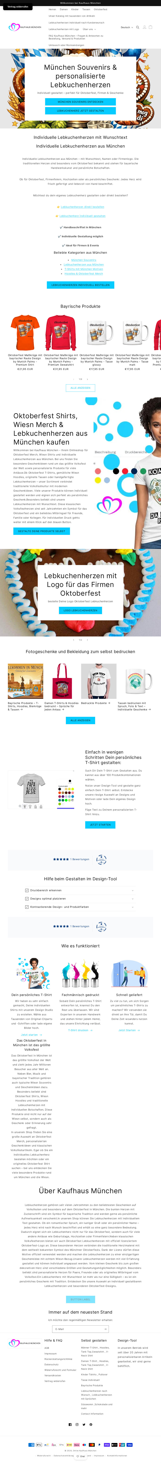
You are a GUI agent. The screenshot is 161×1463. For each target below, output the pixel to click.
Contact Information (92, 1413)
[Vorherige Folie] (73, 639)
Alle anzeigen (80, 387)
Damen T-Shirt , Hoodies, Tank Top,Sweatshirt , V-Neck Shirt (95, 1365)
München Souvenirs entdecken (80, 101)
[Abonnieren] (105, 1329)
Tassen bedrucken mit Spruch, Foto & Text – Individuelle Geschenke (132, 706)
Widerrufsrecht (44, 1456)
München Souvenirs (83, 259)
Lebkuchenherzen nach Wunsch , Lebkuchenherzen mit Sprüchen (96, 1395)
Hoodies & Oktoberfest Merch (84, 273)
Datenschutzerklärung (64, 1456)
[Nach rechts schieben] (87, 379)
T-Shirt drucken (78, 1030)
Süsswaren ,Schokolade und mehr (97, 1406)
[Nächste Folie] (87, 639)
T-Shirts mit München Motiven (84, 269)
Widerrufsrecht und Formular (60, 1370)
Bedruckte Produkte (94, 703)
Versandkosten (52, 1375)
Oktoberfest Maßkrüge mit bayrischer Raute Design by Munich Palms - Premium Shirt (25, 360)
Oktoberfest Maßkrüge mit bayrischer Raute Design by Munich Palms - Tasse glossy (97, 360)
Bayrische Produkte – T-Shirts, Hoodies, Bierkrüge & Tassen (25, 706)
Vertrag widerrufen (54, 1381)
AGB (46, 1348)
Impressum (50, 1353)
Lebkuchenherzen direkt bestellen (82, 206)
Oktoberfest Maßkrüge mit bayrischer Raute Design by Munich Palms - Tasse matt (132, 360)
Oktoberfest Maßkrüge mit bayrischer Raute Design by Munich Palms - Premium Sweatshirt (61, 360)
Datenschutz (51, 1364)
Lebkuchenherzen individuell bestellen (81, 285)
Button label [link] (80, 1299)
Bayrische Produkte (92, 1385)
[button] (89, 29)
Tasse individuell (90, 1380)
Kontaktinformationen (117, 1456)
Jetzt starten (100, 824)
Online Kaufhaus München (84, 1451)
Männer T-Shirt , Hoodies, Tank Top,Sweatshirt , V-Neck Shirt (95, 1351)
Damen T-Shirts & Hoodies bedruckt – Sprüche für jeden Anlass (61, 706)
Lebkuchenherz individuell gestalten (82, 215)
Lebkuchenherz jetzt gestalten (80, 110)
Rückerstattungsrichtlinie (58, 1359)
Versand (87, 1456)
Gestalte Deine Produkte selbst (41, 531)
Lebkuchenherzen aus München (84, 264)
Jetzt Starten (127, 1030)
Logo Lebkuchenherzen (80, 610)
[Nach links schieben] (73, 379)
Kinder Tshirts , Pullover (94, 1374)
